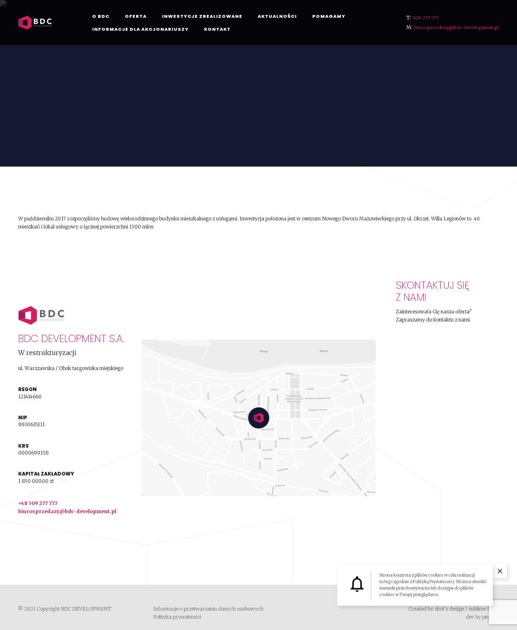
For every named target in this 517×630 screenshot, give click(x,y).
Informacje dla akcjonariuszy (140, 29)
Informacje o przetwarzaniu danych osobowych (208, 609)
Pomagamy (328, 16)
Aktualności (277, 16)
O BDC (100, 16)
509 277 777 (425, 18)
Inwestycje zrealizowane (202, 16)
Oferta (136, 16)
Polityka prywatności (177, 617)
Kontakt (217, 29)
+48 (23, 503)
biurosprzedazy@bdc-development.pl (456, 27)
